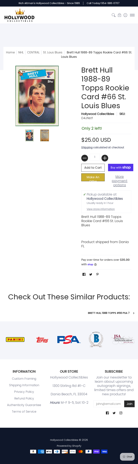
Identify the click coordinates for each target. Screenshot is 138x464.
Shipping (87, 147)
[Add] (104, 158)
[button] (119, 15)
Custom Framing (24, 379)
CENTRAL (33, 52)
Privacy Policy (24, 392)
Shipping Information (24, 385)
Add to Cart (93, 168)
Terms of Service (24, 412)
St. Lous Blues (52, 52)
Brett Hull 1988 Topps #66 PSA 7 (109, 313)
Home (10, 52)
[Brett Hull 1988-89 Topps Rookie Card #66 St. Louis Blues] (29, 135)
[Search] (113, 15)
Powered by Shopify (69, 446)
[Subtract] (84, 158)
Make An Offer (93, 178)
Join (129, 404)
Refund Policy (24, 398)
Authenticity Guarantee (24, 405)
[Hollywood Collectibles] (19, 15)
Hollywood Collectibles (97, 114)
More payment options (119, 181)
